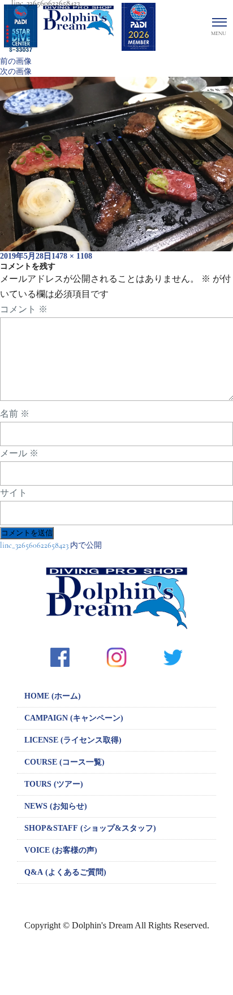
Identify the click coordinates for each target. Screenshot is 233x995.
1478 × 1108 (71, 256)
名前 (14, 414)
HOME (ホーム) (52, 696)
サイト (13, 493)
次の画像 (16, 71)
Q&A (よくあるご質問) (65, 872)
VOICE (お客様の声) (60, 850)
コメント (24, 309)
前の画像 (16, 61)
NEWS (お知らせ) (55, 806)
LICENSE (73, 740)
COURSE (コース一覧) (64, 762)
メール (19, 453)
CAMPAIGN (73, 718)
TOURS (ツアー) (53, 784)
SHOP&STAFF (90, 828)
